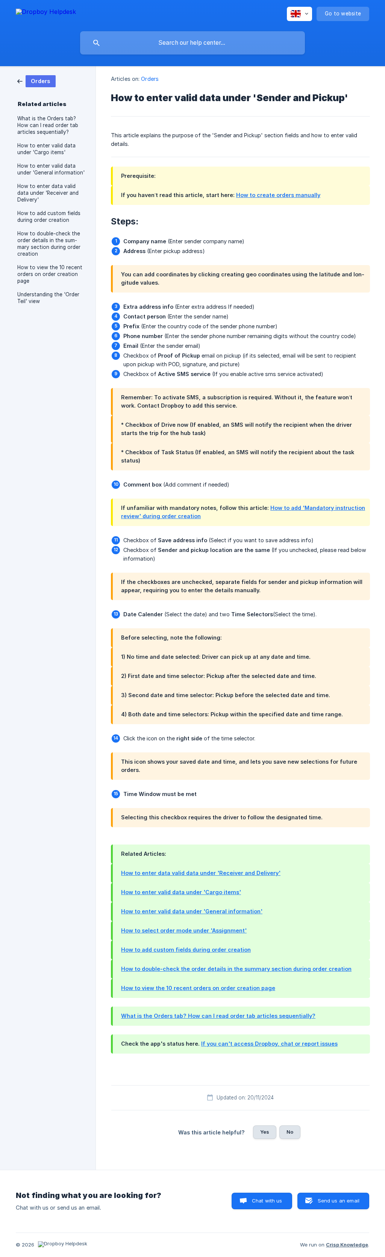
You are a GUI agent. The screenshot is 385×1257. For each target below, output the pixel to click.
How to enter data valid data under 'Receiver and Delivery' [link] (48, 193)
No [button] (289, 1132)
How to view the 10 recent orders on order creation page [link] (49, 274)
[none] (46, 13)
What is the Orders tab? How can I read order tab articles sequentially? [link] (47, 125)
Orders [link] (150, 79)
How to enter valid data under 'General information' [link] (51, 169)
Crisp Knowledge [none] (347, 1245)
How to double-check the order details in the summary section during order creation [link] (48, 243)
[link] (36, 80)
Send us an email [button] (338, 1201)
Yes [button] (264, 1132)
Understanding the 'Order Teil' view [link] (48, 297)
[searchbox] (192, 43)
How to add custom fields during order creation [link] (48, 216)
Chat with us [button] (267, 1201)
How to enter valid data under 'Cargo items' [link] (46, 149)
